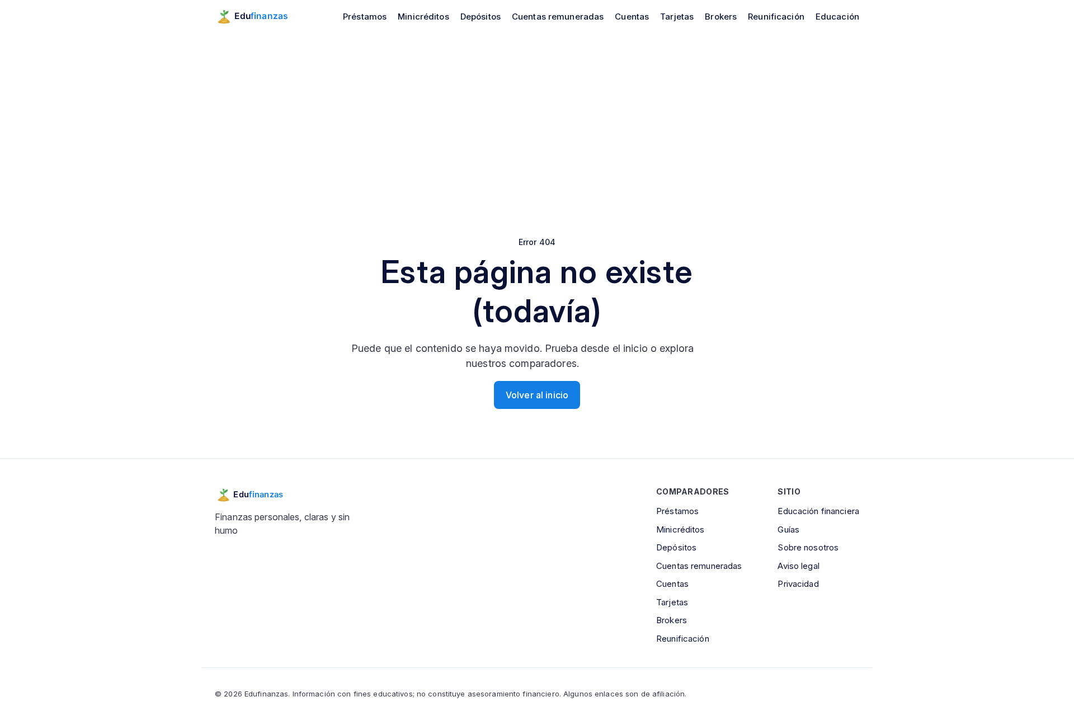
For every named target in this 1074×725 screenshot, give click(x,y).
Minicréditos (423, 16)
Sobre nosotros (808, 547)
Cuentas (632, 16)
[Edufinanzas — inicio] (259, 16)
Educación (837, 16)
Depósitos (480, 16)
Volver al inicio (537, 395)
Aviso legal (798, 566)
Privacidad (798, 583)
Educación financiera (818, 511)
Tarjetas (677, 16)
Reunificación (776, 16)
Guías (788, 529)
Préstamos (365, 16)
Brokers (721, 16)
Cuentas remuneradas (558, 16)
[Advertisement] (537, 116)
